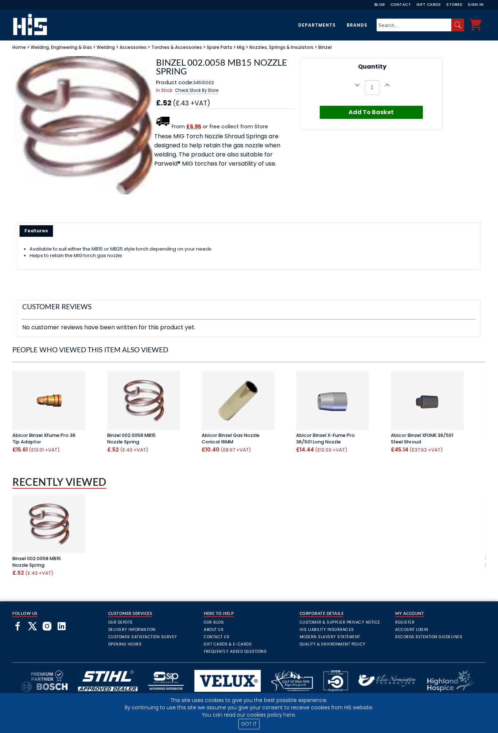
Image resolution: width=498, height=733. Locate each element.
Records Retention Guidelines (428, 637)
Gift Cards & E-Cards (228, 644)
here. (289, 714)
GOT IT (249, 724)
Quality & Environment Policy (333, 644)
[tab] (36, 231)
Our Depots (120, 622)
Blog (379, 4)
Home (19, 47)
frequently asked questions (235, 651)
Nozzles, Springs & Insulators (281, 47)
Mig (241, 47)
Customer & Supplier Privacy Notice (340, 622)
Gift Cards (428, 4)
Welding (106, 47)
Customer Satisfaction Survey (142, 637)
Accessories (133, 47)
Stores (454, 4)
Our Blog (214, 622)
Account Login (411, 629)
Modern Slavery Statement (330, 637)
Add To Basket (371, 112)
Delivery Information (132, 629)
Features (36, 231)
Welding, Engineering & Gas (61, 47)
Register (405, 622)
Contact (400, 4)
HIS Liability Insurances (327, 629)
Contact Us (216, 637)
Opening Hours (125, 644)
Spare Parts (219, 47)
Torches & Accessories (176, 47)
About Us (213, 629)
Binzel (325, 47)
